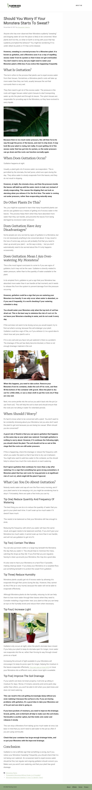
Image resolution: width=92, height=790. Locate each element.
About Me (79, 5)
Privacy (86, 787)
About (68, 787)
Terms (80, 787)
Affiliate (74, 787)
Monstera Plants (11, 773)
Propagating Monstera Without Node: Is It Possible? (23, 775)
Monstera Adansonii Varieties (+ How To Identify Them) (24, 777)
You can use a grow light (39, 667)
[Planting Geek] (14, 5)
